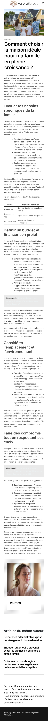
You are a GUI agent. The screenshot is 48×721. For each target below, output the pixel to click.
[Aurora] (24, 579)
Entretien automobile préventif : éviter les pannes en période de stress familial (22, 650)
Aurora (15, 603)
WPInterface (8, 715)
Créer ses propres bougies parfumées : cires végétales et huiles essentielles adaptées (21, 664)
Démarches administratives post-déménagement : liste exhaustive (23, 639)
